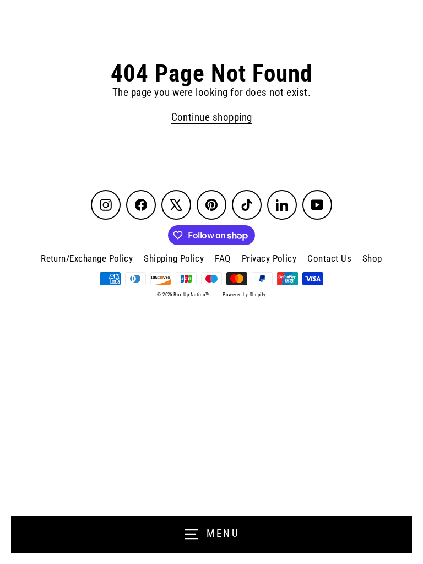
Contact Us (329, 258)
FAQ (222, 258)
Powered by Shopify (244, 294)
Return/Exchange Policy (87, 258)
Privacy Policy (269, 258)
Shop (372, 258)
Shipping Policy (174, 258)
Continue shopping (211, 117)
